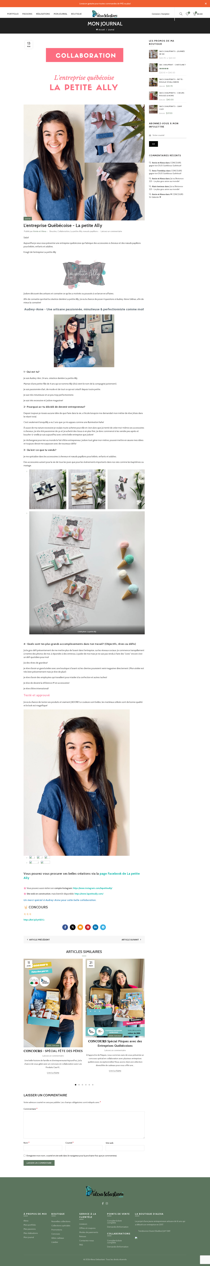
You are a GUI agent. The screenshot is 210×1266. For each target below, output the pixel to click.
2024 (111, 1036)
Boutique (76, 14)
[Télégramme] (103, 927)
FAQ (81, 1244)
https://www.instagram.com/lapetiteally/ (92, 888)
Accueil (102, 29)
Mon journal (60, 14)
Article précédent (39, 939)
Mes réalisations (31, 1233)
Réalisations (43, 14)
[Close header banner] (205, 3)
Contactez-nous (86, 1240)
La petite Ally (76, 231)
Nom (26, 1142)
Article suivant (130, 939)
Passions (27, 14)
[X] (73, 927)
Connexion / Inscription (160, 14)
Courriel (69, 1142)
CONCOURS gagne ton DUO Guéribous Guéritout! (165, 164)
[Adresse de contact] (80, 927)
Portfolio (13, 14)
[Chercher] (181, 14)
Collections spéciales (60, 1225)
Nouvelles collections (60, 1221)
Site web (109, 1143)
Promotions (56, 1229)
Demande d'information (117, 1227)
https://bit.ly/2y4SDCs (34, 920)
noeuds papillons (90, 231)
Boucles (53, 231)
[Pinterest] (88, 927)
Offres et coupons (87, 1228)
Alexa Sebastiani (97, 1259)
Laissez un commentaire (111, 231)
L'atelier (54, 1242)
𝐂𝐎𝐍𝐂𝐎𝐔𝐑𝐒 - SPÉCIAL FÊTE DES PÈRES (53, 1051)
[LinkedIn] (95, 927)
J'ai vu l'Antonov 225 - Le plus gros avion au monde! (166, 180)
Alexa (26, 1220)
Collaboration (64, 231)
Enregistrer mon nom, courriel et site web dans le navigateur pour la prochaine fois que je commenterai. (72, 1155)
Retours (82, 1236)
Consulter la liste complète (114, 1221)
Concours (55, 1045)
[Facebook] (65, 927)
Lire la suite (53, 1072)
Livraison (83, 1224)
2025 (49, 1045)
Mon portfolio (30, 1225)
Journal (111, 29)
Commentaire (30, 1108)
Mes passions (30, 1229)
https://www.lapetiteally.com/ (89, 894)
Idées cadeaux (57, 1238)
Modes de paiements (88, 1232)
